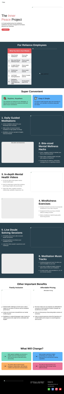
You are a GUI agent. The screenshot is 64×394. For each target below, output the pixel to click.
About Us (31, 382)
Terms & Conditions (35, 382)
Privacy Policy (39, 382)
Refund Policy (42, 382)
